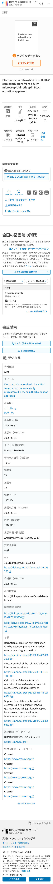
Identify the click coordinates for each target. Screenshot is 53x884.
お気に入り (9, 194)
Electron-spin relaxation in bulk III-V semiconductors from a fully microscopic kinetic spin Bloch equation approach (26, 389)
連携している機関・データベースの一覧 (27, 248)
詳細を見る (42, 136)
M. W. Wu (9, 413)
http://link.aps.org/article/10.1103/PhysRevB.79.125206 (25, 615)
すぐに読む (28, 63)
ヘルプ (28, 265)
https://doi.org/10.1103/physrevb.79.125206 (26, 569)
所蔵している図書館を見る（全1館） (26, 176)
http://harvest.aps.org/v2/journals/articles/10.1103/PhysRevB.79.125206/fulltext (26, 624)
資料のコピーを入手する (13, 847)
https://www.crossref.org (18, 759)
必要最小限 (14, 879)
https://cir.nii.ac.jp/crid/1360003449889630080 (26, 657)
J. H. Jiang (10, 408)
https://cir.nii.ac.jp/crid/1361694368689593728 (26, 722)
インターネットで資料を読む (15, 842)
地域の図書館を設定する (25, 272)
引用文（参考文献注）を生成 (21, 199)
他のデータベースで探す (19, 211)
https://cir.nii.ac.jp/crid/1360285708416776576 (26, 673)
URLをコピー (18, 194)
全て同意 (39, 879)
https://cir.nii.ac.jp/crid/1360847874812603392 (26, 694)
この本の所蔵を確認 (35, 311)
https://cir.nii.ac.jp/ (14, 741)
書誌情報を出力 (15, 205)
